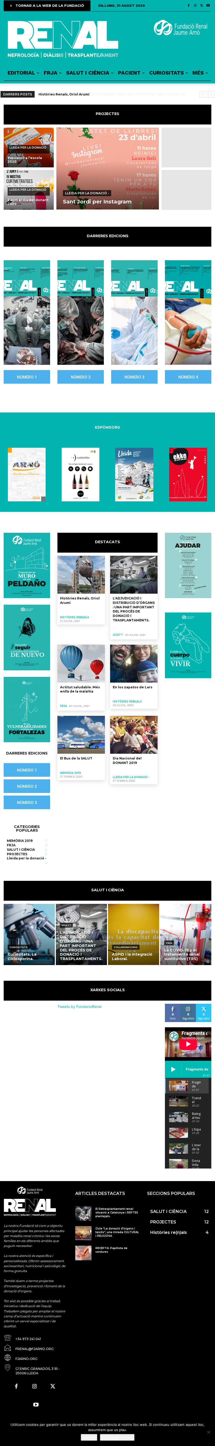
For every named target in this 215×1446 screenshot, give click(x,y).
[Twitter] (201, 5)
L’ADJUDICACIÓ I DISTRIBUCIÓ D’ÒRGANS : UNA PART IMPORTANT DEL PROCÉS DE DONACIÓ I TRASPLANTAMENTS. (134, 609)
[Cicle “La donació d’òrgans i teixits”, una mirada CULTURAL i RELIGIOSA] (83, 1233)
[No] (208, 1432)
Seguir (188, 1006)
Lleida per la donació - (27, 149)
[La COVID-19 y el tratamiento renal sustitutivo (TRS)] (185, 934)
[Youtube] (208, 5)
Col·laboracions (126, 947)
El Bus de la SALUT (76, 758)
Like (173, 1006)
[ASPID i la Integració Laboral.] (133, 934)
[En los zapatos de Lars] (134, 664)
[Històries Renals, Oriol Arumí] (81, 575)
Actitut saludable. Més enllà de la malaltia (80, 689)
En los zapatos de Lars (132, 687)
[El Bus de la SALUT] (81, 735)
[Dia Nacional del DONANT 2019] (134, 735)
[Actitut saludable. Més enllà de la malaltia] (81, 664)
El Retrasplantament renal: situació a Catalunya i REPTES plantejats (116, 1212)
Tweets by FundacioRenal (79, 1006)
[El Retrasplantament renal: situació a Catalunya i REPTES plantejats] (83, 1213)
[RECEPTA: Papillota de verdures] (83, 1253)
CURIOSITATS (18, 947)
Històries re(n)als (74, 617)
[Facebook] (188, 5)
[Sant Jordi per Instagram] (107, 168)
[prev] (203, 94)
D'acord (89, 1437)
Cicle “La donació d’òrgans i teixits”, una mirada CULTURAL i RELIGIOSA (117, 1232)
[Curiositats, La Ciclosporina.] (29, 934)
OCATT (118, 635)
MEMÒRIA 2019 (70, 773)
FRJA (63, 706)
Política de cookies (117, 1437)
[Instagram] (195, 5)
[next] (211, 94)
